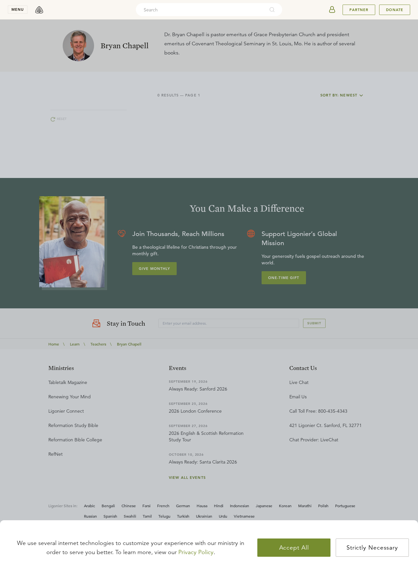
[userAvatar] (332, 9)
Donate (394, 9)
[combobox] (200, 10)
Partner (358, 9)
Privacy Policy (196, 552)
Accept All (294, 547)
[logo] (39, 9)
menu (17, 9)
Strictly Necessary (372, 547)
